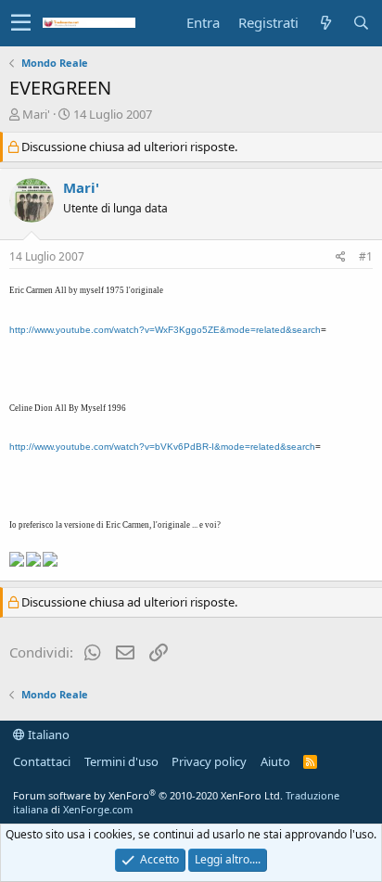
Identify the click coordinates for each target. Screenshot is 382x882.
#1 (366, 256)
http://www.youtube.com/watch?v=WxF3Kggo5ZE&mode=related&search (165, 330)
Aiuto (275, 761)
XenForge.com (98, 809)
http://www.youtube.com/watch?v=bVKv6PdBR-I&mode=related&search (162, 446)
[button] (21, 23)
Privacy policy (209, 761)
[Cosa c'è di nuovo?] (325, 23)
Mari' (36, 114)
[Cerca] (360, 23)
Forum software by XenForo (148, 795)
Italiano (47, 734)
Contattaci (41, 761)
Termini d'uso (121, 761)
